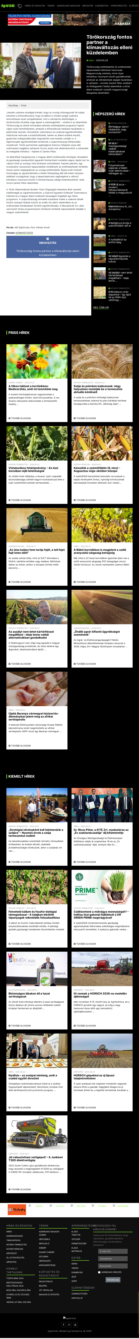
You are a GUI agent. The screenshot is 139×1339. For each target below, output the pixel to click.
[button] (19, 5)
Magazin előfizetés (49, 1294)
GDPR (74, 1281)
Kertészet (11, 1253)
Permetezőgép (79, 1243)
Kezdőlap (13, 105)
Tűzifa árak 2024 (14, 1278)
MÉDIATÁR (87, 5)
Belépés (43, 1286)
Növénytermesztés (16, 1244)
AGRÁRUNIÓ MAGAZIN (68, 5)
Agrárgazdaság (14, 1236)
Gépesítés (11, 1262)
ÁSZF (74, 1277)
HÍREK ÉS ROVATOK (35, 5)
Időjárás (43, 1256)
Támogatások (13, 1240)
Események (77, 1272)
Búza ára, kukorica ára (18, 1290)
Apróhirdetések (47, 1265)
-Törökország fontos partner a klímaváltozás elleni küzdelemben (47, 249)
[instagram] (69, 1324)
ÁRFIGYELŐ (44, 1243)
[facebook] (63, 1324)
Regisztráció (46, 1281)
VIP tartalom (46, 1290)
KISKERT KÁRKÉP (46, 1252)
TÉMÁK (51, 5)
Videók (75, 1268)
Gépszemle (44, 1239)
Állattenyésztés (15, 1257)
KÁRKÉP (42, 1248)
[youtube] (75, 1324)
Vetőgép (76, 1239)
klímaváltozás (24, 232)
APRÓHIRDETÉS (119, 5)
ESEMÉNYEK (101, 5)
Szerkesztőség (79, 1294)
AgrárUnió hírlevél (111, 1272)
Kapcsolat (77, 1298)
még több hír (101, 307)
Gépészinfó (45, 1261)
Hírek (91, 60)
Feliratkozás (113, 1279)
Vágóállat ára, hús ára (18, 1302)
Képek (74, 1264)
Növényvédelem (14, 1249)
